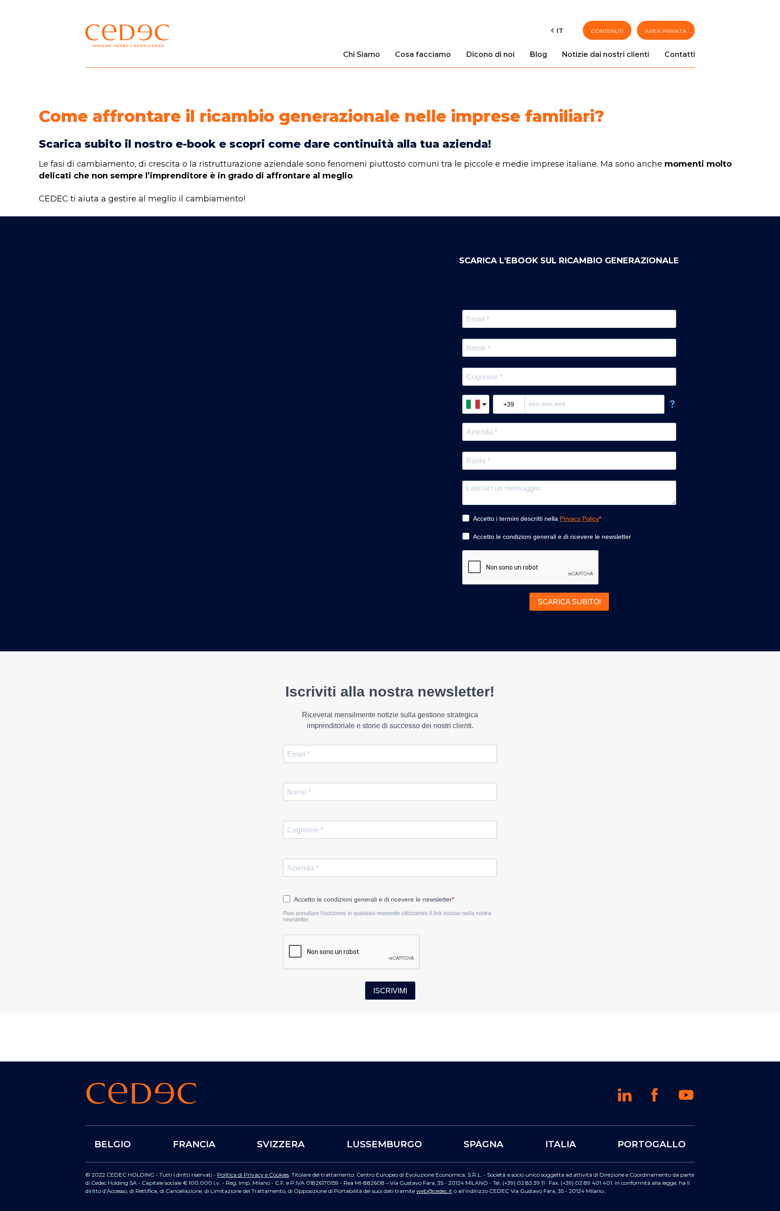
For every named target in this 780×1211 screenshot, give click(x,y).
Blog (538, 54)
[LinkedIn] (624, 1099)
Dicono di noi (490, 54)
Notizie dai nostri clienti (605, 54)
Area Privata (666, 31)
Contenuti (607, 31)
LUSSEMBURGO (384, 1143)
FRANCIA (194, 1143)
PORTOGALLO (652, 1143)
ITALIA (560, 1143)
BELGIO (112, 1143)
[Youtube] (686, 1101)
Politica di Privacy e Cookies (253, 1174)
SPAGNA (483, 1143)
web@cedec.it (434, 1191)
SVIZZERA (281, 1143)
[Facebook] (654, 1099)
